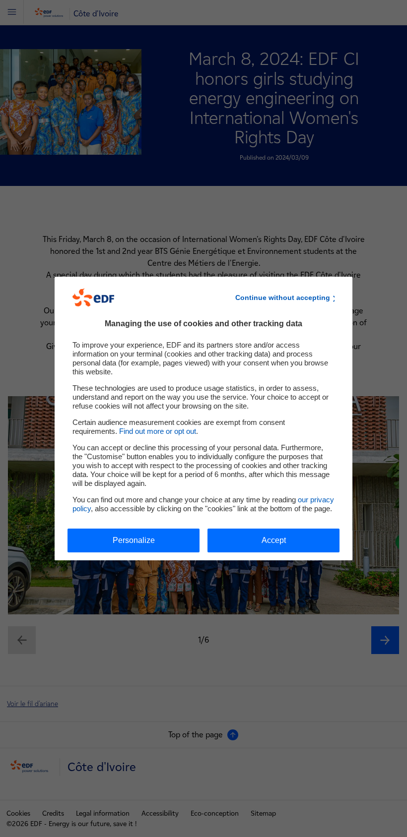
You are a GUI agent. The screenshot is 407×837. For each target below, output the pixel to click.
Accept (274, 540)
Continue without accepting (282, 297)
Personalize (134, 540)
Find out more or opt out (157, 431)
